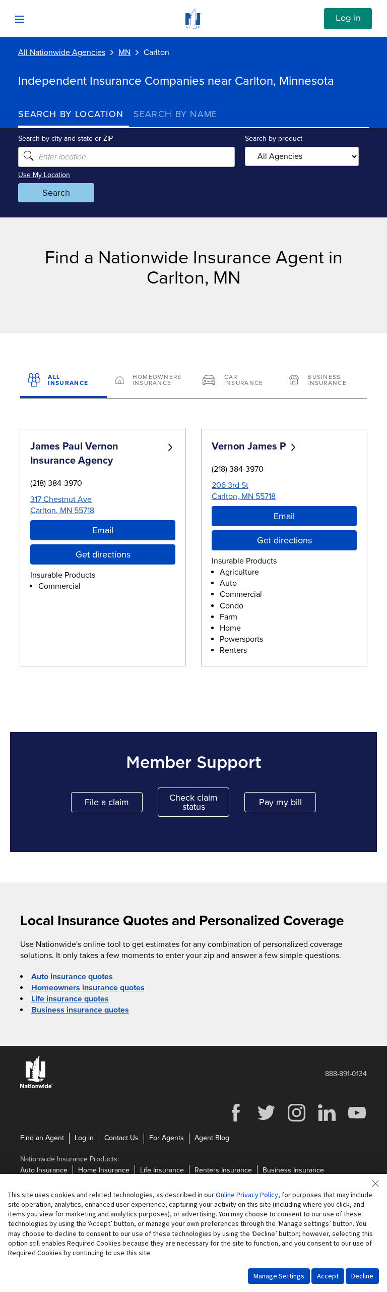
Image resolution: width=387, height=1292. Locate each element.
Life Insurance (162, 1170)
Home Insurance (104, 1170)
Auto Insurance (44, 1170)
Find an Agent (42, 1138)
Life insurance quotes (70, 999)
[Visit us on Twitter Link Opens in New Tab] (266, 1120)
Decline (362, 1275)
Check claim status (199, 802)
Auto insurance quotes (72, 977)
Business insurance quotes (80, 1010)
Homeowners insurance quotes (88, 988)
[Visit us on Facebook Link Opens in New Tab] (236, 1120)
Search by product (273, 138)
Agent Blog (212, 1138)
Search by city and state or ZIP (65, 138)
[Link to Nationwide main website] (193, 26)
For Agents (166, 1138)
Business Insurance (293, 1170)
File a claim (114, 804)
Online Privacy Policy (247, 1194)
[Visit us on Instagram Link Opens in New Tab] (296, 1120)
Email (102, 530)
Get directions (103, 554)
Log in (348, 18)
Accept (328, 1275)
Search (56, 192)
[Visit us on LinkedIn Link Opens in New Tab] (326, 1120)
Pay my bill (287, 804)
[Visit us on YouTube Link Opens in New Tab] (357, 1120)
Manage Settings (278, 1275)
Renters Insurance (223, 1170)
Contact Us (121, 1138)
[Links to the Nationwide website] (36, 1086)
